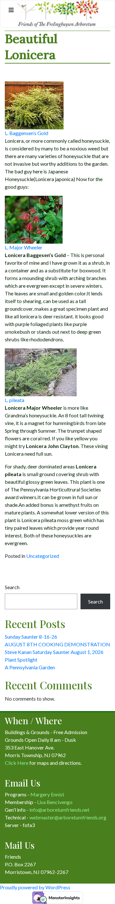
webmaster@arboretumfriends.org (67, 817)
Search (12, 587)
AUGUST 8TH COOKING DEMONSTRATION (57, 644)
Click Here (16, 763)
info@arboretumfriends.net (59, 810)
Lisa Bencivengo (55, 802)
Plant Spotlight (21, 660)
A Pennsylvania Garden (30, 667)
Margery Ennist (47, 794)
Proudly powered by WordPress (35, 887)
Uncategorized (42, 556)
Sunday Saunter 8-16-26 (31, 637)
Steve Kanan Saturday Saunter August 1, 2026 (54, 652)
